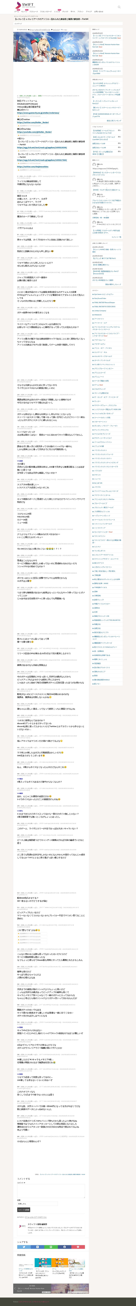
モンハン (24, 10)
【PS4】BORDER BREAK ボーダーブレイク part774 (106, 115)
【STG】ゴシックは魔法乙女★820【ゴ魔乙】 (102, 153)
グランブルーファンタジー (103, 368)
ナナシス (97, 475)
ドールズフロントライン (103, 442)
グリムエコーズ (99, 373)
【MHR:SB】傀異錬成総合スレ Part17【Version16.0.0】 (105, 271)
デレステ (65, 11)
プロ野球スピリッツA (102, 511)
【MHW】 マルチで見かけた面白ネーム (106, 190)
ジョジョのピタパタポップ (103, 413)
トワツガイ (98, 471)
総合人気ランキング (114, 121)
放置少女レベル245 (99, 148)
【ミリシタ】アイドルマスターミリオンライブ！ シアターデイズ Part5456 (106, 35)
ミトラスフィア (99, 528)
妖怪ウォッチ (99, 600)
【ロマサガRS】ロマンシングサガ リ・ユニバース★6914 (106, 84)
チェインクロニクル (101, 430)
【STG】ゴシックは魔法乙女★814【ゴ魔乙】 (76, 1275)
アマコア (89, 11)
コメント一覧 (116, 237)
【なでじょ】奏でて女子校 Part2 (104, 257)
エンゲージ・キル (100, 352)
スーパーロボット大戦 (102, 418)
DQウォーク (34, 11)
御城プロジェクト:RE (101, 616)
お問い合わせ (98, 11)
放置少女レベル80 (98, 143)
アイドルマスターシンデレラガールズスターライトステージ (106, 328)
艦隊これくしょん (100, 659)
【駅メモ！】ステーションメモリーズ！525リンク (106, 109)
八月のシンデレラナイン (103, 567)
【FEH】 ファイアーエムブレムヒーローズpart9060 (106, 71)
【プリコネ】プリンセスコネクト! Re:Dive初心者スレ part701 (42, 1274)
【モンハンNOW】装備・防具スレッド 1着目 (106, 249)
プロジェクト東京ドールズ (103, 507)
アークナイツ (99, 319)
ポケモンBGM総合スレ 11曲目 (102, 279)
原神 (95, 592)
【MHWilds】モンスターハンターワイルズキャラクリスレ (106, 173)
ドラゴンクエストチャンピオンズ (106, 462)
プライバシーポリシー (41, 1302)
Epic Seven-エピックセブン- (104, 294)
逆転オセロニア (99, 672)
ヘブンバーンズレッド (102, 516)
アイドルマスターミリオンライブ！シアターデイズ (106, 334)
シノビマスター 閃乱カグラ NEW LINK (107, 409)
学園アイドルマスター (102, 604)
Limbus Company (100, 311)
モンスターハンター (103, 532)
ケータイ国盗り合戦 (101, 381)
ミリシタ (57, 10)
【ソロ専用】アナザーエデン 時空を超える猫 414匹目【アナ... (106, 231)
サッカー (97, 401)
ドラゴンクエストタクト (103, 458)
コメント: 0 (56, 29)
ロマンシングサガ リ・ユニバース (106, 559)
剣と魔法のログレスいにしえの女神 (107, 579)
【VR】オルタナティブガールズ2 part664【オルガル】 (103, 138)
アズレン (81, 11)
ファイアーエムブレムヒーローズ (106, 491)
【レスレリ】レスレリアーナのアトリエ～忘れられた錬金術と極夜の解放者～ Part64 (62, 1174)
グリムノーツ (99, 377)
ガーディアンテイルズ (102, 360)
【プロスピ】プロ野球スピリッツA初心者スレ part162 (26, 1275)
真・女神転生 (99, 651)
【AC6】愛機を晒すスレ (100, 263)
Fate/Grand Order (100, 298)
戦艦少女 (97, 624)
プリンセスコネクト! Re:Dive (104, 499)
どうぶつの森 (99, 446)
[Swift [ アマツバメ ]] (25, 5)
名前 (18, 1200)
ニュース (97, 479)
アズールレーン (99, 340)
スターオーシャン (100, 422)
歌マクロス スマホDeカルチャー (105, 647)
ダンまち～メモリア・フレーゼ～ (106, 426)
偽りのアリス (99, 563)
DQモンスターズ (46, 11)
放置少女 (97, 628)
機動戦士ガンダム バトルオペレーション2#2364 (106, 62)
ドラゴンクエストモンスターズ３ (106, 467)
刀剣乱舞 (97, 575)
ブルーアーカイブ (100, 503)
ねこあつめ (98, 483)
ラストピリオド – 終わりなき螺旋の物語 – (106, 541)
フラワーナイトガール (102, 495)
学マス (73, 11)
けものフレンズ (99, 389)
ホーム (16, 16)
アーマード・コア (100, 323)
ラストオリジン (99, 536)
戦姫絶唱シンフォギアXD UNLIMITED (107, 620)
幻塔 (95, 612)
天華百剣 (97, 596)
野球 (95, 676)
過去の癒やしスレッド (113, 284)
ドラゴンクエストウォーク (103, 454)
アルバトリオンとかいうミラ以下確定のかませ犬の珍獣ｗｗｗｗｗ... (106, 201)
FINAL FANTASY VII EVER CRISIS (104, 307)
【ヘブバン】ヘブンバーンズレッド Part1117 (105, 102)
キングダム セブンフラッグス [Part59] (59, 1272)
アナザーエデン (99, 344)
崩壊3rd (97, 608)
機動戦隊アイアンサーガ (103, 643)
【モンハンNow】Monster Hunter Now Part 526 (105, 53)
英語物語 (97, 663)
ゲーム (17, 10)
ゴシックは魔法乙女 (101, 393)
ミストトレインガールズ (103, 524)
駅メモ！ (97, 684)
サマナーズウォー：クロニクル (105, 405)
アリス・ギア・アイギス (103, 348)
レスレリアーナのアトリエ (31, 16)
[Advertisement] (51, 77)
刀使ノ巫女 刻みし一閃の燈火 (104, 571)
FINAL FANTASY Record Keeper (104, 302)
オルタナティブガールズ (103, 356)
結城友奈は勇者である (102, 655)
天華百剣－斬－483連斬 (100, 218)
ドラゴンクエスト (100, 450)
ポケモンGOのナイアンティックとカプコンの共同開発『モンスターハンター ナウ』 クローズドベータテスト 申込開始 (106, 93)
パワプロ (97, 487)
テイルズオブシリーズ (102, 434)
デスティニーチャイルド (103, 438)
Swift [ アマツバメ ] (25, 1302)
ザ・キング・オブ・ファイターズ (106, 397)
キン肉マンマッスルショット (104, 364)
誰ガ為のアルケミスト (102, 667)
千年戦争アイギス (100, 587)
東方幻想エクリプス (101, 632)
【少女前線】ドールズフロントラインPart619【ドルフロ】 (103, 132)
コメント (21, 1183)
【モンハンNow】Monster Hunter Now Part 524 (105, 44)
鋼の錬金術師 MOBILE (102, 680)
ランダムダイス (99, 551)
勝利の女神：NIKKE (101, 583)
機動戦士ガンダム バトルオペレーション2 (106, 637)
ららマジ (97, 547)
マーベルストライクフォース (104, 520)
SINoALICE (98, 315)
